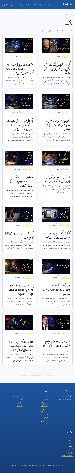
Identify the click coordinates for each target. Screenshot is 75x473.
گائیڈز (50, 4)
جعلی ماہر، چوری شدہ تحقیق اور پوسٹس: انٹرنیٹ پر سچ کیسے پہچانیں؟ (57, 125)
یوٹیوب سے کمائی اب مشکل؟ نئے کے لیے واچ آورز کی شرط (21, 345)
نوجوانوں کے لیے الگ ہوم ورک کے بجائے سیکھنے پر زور (21, 181)
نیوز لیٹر (21, 4)
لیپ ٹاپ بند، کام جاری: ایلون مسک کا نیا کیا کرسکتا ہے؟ (56, 345)
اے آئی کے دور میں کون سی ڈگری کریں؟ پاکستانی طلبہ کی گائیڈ (56, 179)
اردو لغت (28, 4)
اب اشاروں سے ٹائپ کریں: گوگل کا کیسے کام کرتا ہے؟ (20, 289)
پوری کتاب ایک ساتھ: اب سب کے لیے (56, 289)
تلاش (3, 4)
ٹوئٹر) (71, 446)
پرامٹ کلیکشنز (44, 405)
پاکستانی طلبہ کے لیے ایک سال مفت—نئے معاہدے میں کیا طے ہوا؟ (20, 125)
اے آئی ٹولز (44, 408)
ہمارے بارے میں (17, 396)
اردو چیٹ (44, 420)
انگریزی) (67, 455)
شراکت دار (19, 402)
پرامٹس (39, 4)
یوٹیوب (71, 440)
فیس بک (70, 436)
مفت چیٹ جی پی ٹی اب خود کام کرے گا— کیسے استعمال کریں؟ (19, 69)
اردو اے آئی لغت (43, 411)
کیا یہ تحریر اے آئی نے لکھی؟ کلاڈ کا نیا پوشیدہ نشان (19, 235)
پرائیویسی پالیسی (19, 465)
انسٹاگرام (70, 443)
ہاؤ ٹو (45, 4)
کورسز (16, 4)
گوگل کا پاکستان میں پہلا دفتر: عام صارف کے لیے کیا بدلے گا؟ (57, 235)
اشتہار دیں (19, 405)
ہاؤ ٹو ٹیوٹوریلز (45, 402)
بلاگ (55, 4)
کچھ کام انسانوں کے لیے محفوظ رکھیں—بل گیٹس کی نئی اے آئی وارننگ (57, 69)
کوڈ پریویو (46, 424)
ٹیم (21, 399)
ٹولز (34, 4)
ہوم (72, 15)
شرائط (13, 465)
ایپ (11, 4)
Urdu (68, 4)
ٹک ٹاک (70, 449)
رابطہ (21, 408)
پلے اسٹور (70, 452)
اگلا (25, 373)
